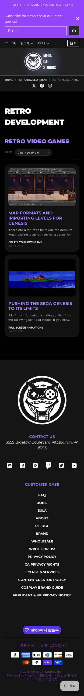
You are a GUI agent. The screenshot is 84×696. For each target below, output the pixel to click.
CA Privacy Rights (42, 564)
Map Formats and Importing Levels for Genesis (35, 218)
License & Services (42, 572)
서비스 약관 (34, 679)
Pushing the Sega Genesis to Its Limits (40, 306)
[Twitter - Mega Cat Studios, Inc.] (34, 86)
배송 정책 (51, 679)
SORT (8, 152)
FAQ (42, 495)
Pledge (42, 526)
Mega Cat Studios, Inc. (46, 671)
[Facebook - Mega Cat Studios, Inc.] (42, 86)
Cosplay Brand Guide (42, 587)
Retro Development (32, 79)
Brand (42, 534)
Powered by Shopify (21, 675)
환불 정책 (45, 675)
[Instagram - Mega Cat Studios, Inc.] (50, 86)
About (42, 518)
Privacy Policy (42, 557)
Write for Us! (42, 549)
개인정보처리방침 (66, 675)
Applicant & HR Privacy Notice (42, 595)
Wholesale (42, 541)
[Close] (77, 18)
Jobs (42, 503)
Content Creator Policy (42, 580)
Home (9, 79)
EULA (42, 510)
